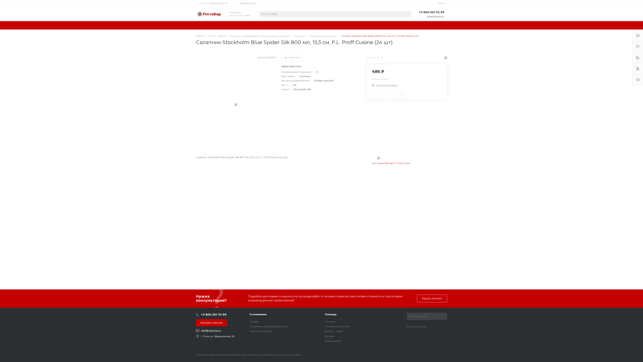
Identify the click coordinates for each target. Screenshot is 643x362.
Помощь (331, 314)
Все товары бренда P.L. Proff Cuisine (391, 163)
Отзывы (254, 321)
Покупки (330, 321)
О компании (258, 314)
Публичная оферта (260, 331)
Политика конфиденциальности (268, 326)
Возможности (333, 341)
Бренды (330, 336)
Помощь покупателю (337, 326)
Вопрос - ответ (334, 331)
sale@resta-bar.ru (248, 3)
